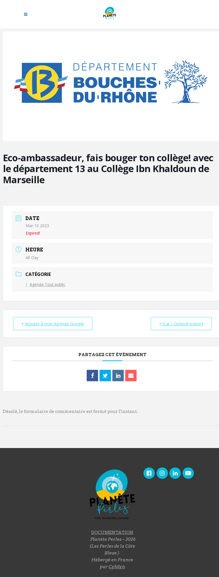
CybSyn (117, 566)
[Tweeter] (105, 375)
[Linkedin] (118, 375)
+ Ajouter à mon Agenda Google (52, 323)
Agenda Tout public (47, 284)
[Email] (131, 375)
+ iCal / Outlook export (181, 323)
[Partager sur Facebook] (92, 375)
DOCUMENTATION (112, 532)
